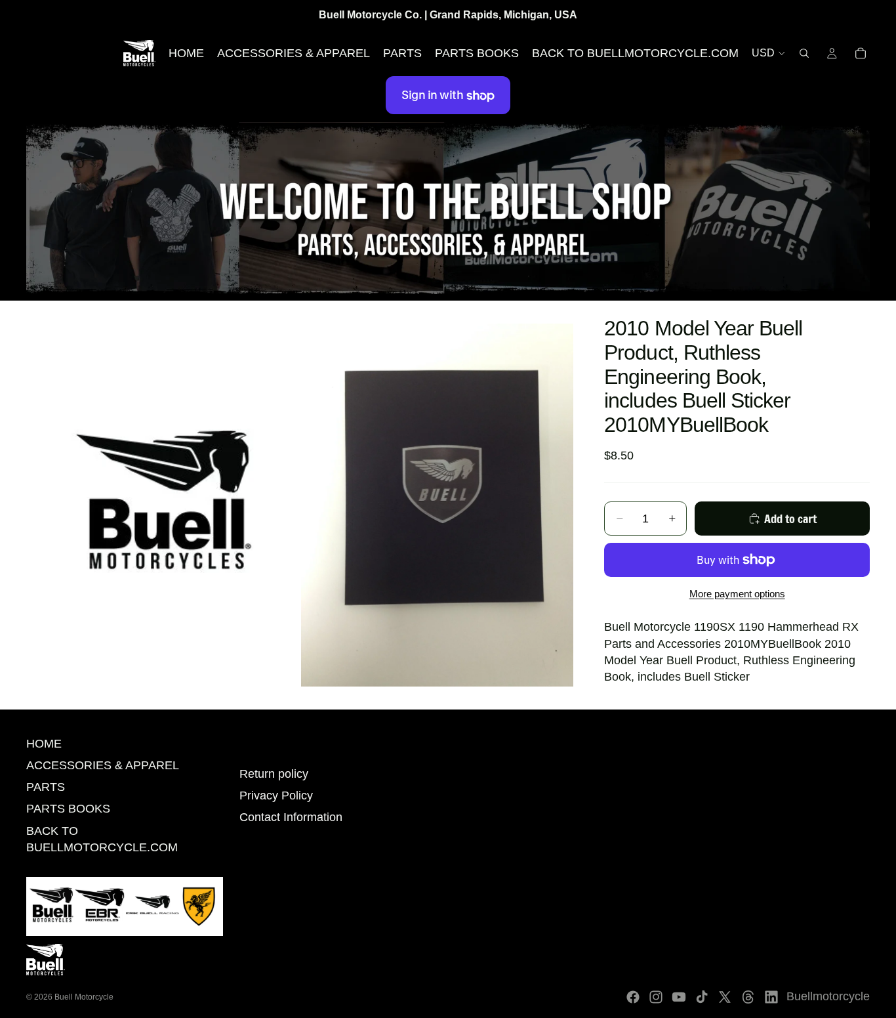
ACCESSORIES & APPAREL (102, 765)
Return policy (273, 773)
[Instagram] (656, 997)
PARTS (45, 787)
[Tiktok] (702, 997)
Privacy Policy (276, 795)
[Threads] (748, 997)
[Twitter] (725, 997)
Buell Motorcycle (83, 997)
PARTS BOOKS (68, 808)
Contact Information (290, 817)
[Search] (804, 53)
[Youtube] (679, 997)
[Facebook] (633, 997)
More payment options (737, 593)
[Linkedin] (771, 997)
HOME (44, 743)
